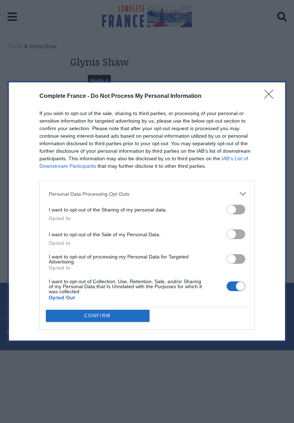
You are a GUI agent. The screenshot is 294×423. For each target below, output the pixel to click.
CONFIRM (97, 315)
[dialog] (147, 211)
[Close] (271, 96)
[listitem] (147, 194)
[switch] (236, 209)
